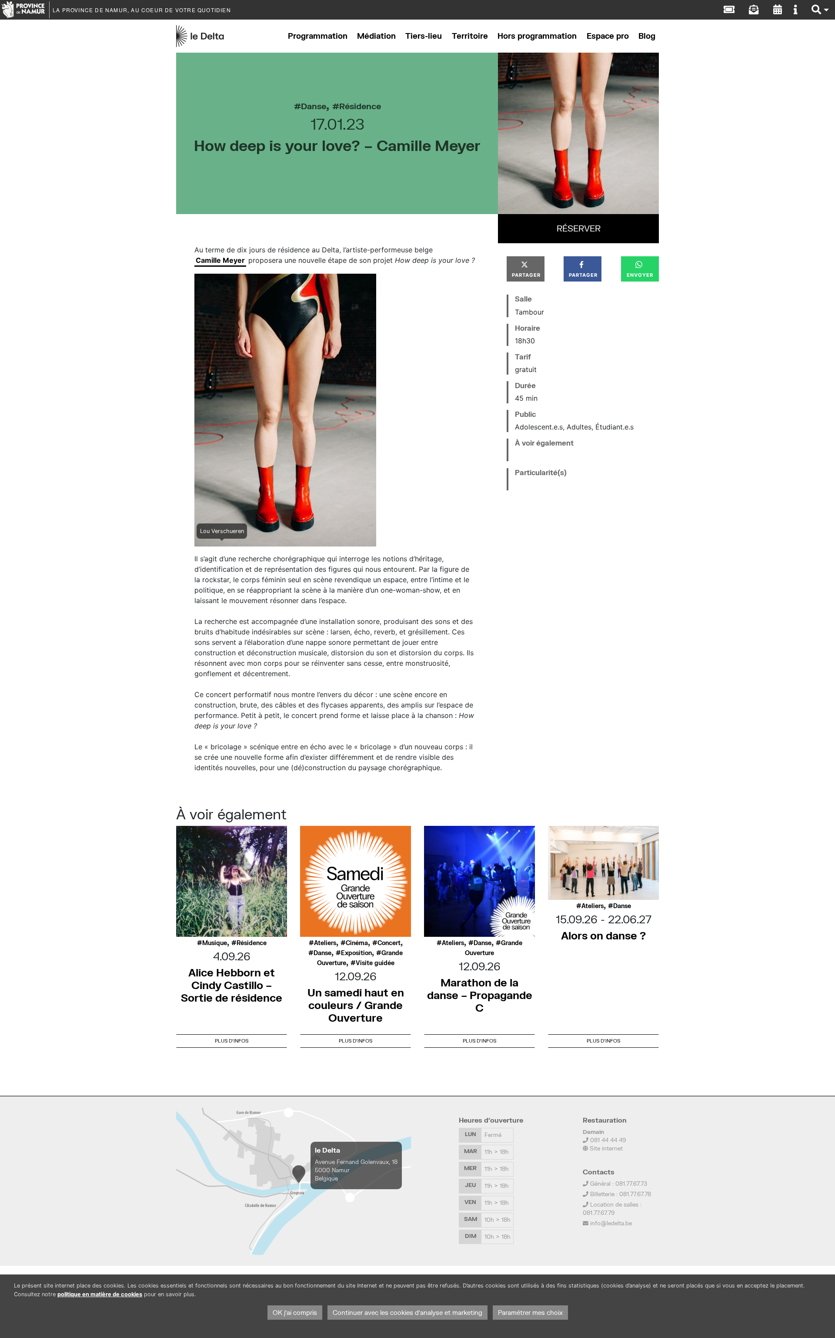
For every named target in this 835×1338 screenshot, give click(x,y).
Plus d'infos (231, 1040)
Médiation (376, 35)
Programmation (317, 35)
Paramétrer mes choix (530, 1312)
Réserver (579, 228)
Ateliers (325, 942)
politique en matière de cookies (99, 1294)
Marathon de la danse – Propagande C (479, 995)
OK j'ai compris (295, 1312)
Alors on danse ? (603, 935)
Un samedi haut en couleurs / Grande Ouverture (355, 1005)
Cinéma (357, 942)
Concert (389, 942)
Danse (313, 106)
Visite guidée (375, 962)
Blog (646, 35)
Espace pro (608, 35)
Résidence (360, 106)
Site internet (605, 1148)
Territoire (470, 35)
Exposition (356, 952)
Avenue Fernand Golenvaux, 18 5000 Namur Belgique (356, 1170)
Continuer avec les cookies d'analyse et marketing (407, 1312)
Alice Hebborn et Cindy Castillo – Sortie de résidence (231, 985)
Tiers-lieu (423, 35)
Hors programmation (537, 35)
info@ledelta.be (611, 1223)
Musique (214, 942)
